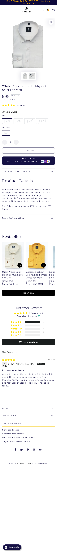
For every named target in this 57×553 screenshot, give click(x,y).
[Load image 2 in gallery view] (32, 76)
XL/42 (30, 121)
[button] (42, 10)
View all (28, 293)
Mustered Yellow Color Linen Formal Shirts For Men (36, 274)
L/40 (18, 121)
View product (19, 265)
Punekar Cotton (24, 463)
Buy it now (23, 160)
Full (6, 133)
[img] (8, 360)
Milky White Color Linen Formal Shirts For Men (13, 274)
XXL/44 (42, 121)
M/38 (7, 121)
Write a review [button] (28, 342)
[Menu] (3, 10)
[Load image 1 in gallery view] (25, 76)
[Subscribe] (53, 424)
